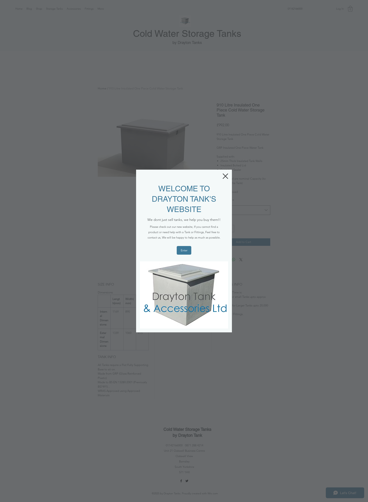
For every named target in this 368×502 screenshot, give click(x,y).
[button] (225, 176)
